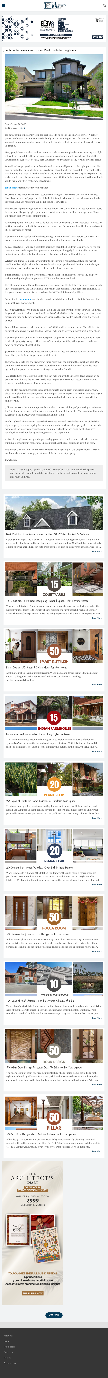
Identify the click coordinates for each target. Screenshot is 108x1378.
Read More (97, 551)
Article (6, 1341)
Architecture (8, 1335)
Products (7, 1358)
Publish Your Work (11, 1363)
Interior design (9, 1347)
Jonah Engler (11, 421)
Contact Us (8, 1352)
